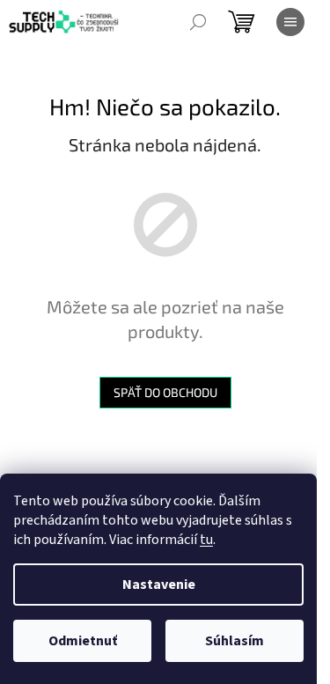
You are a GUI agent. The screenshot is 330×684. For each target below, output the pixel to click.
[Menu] (290, 22)
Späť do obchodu (165, 392)
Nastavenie (158, 584)
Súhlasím (234, 641)
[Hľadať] (198, 22)
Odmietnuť (82, 641)
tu (206, 539)
